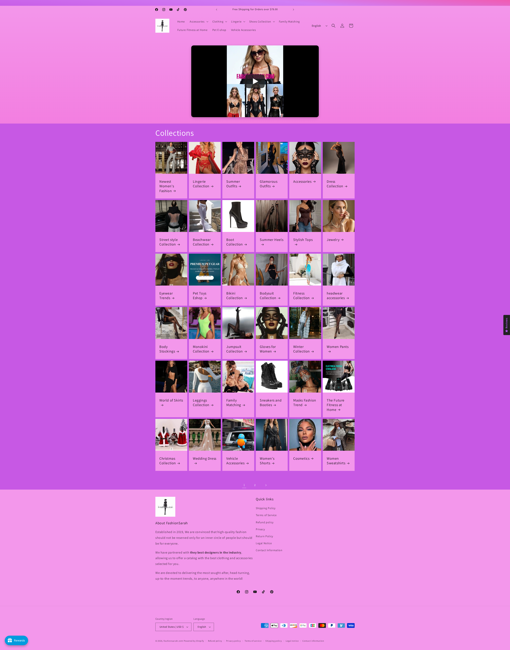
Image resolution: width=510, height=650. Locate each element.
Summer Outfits (233, 183)
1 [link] (244, 485)
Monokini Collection (201, 348)
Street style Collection (168, 241)
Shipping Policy (266, 508)
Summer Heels (271, 239)
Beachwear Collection (202, 241)
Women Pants (338, 346)
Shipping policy (273, 640)
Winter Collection (301, 348)
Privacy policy (233, 640)
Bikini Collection (234, 295)
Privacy (260, 529)
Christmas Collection (167, 460)
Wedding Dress (204, 458)
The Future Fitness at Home (335, 405)
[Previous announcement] (216, 9)
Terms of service (253, 640)
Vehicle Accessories (235, 460)
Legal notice (292, 640)
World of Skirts (171, 400)
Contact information (313, 640)
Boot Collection (234, 241)
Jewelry (333, 239)
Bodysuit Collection (268, 295)
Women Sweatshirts (336, 460)
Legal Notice (264, 543)
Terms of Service (266, 515)
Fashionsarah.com (173, 640)
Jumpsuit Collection (234, 348)
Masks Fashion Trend (304, 402)
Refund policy (265, 522)
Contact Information (269, 550)
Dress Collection (335, 183)
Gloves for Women (268, 348)
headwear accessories (336, 295)
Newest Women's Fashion (166, 186)
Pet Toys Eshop (199, 295)
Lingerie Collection (201, 183)
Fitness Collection (301, 295)
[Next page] (265, 485)
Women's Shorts (267, 460)
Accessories (302, 181)
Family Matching (233, 402)
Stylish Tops (303, 239)
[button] (198, 21)
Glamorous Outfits (268, 183)
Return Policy (264, 536)
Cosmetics (301, 458)
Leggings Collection (201, 402)
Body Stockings (167, 348)
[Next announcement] (293, 9)
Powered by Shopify (194, 640)
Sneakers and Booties (270, 402)
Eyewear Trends (166, 295)
